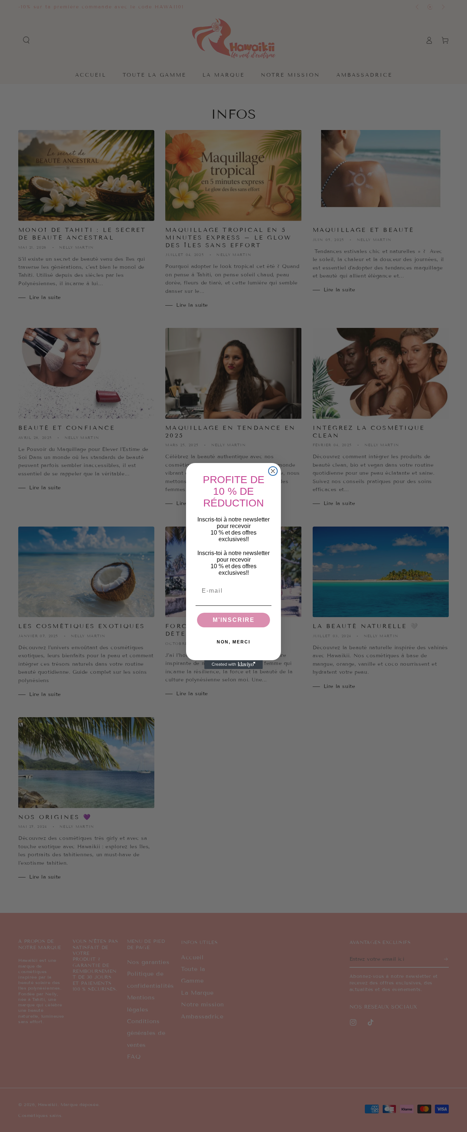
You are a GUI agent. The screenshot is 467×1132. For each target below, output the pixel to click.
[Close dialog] (273, 471)
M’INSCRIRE (234, 620)
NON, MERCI (233, 642)
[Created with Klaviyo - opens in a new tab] (233, 664)
